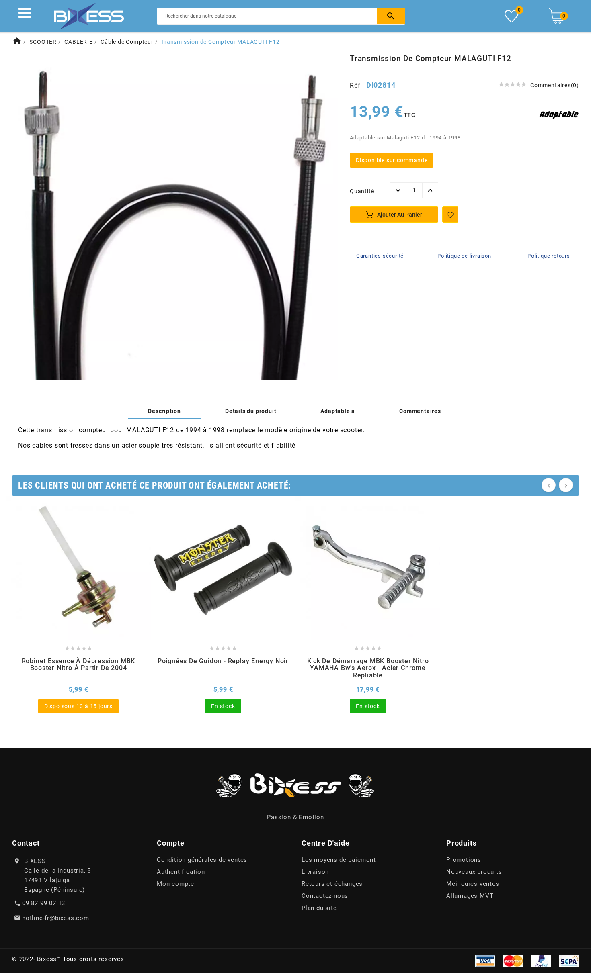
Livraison (315, 871)
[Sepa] (569, 960)
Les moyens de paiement (339, 859)
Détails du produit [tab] (250, 411)
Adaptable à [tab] (337, 411)
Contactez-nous (325, 895)
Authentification (181, 871)
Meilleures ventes (472, 883)
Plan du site (319, 908)
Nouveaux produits (474, 871)
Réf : (358, 85)
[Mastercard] (513, 960)
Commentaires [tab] (420, 411)
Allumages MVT (469, 895)
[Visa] (485, 960)
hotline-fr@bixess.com (55, 918)
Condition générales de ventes (202, 859)
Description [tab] (164, 411)
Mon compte (175, 883)
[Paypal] (541, 960)
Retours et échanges (332, 883)
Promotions (463, 859)
